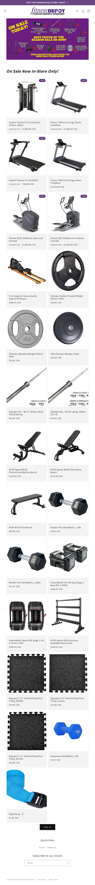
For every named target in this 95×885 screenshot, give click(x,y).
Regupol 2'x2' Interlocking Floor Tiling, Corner (67, 700)
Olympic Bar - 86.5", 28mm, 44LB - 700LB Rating (26, 413)
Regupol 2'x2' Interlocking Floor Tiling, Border (26, 757)
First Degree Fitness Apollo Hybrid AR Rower (23, 297)
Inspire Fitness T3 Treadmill (23, 180)
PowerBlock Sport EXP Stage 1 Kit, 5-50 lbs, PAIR (26, 642)
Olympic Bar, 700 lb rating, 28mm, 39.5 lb (68, 413)
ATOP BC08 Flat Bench (20, 527)
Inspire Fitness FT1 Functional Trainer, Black (24, 124)
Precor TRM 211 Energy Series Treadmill (66, 124)
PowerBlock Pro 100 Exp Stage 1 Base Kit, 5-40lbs (67, 584)
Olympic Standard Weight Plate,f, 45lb (26, 355)
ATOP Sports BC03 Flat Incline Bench (66, 471)
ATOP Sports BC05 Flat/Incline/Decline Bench (23, 471)
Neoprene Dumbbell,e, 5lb (64, 756)
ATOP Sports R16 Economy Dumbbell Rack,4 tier (64, 642)
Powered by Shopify (28, 879)
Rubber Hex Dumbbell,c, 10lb (66, 527)
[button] (5, 11)
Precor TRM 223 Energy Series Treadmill (66, 181)
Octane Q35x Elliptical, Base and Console (26, 239)
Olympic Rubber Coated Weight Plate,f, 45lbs (67, 297)
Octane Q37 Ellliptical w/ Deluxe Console (67, 239)
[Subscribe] (67, 863)
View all (47, 827)
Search (42, 847)
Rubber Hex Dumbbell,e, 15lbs (25, 582)
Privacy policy (42, 879)
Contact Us (51, 847)
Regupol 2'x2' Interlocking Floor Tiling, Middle (26, 700)
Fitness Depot (16, 879)
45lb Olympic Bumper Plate (65, 353)
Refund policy (53, 879)
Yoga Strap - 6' (16, 814)
